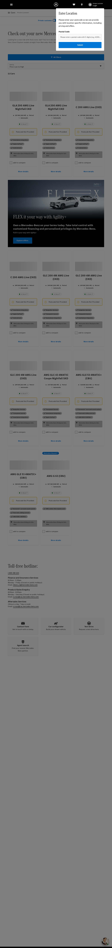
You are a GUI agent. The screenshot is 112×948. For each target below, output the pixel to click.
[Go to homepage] (56, 4)
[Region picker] (82, 4)
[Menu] (11, 5)
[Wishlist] (74, 4)
